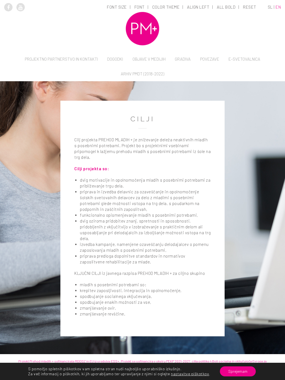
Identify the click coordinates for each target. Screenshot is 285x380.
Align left (198, 6)
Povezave (209, 58)
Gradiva (183, 58)
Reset (249, 6)
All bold (226, 6)
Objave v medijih (149, 58)
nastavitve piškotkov (190, 373)
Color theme (166, 6)
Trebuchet (140, 84)
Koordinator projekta (61, 85)
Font (139, 6)
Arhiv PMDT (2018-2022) (142, 73)
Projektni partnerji (61, 93)
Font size (117, 6)
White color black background (166, 45)
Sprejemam (237, 371)
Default (117, 37)
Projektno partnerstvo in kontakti (61, 58)
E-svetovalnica (244, 58)
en (278, 6)
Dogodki (115, 58)
